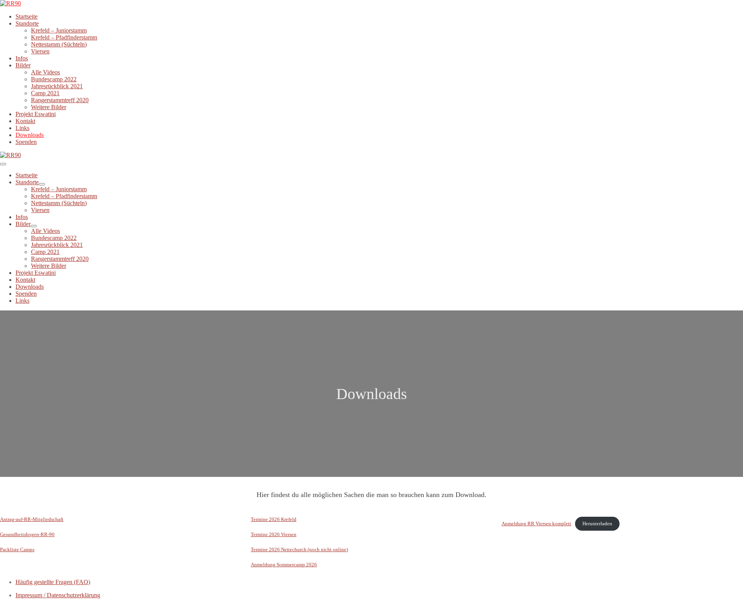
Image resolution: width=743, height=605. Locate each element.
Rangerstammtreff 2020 (60, 100)
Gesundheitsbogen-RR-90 (27, 534)
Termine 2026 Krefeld (273, 519)
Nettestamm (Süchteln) (59, 44)
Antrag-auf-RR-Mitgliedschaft (31, 519)
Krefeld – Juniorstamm (59, 30)
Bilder (23, 65)
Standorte (27, 23)
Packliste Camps (17, 549)
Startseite (26, 16)
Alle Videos (45, 72)
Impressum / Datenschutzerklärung (57, 595)
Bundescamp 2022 (54, 79)
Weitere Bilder (48, 107)
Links (22, 128)
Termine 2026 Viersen (273, 534)
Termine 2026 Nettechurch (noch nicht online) (299, 549)
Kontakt (25, 121)
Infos (21, 58)
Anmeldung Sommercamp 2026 (284, 564)
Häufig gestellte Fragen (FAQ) (52, 582)
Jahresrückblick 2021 (57, 86)
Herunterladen (597, 523)
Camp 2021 (45, 93)
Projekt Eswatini (35, 114)
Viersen (40, 51)
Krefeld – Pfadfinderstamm (64, 37)
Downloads (29, 135)
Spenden (26, 142)
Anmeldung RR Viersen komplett (536, 523)
